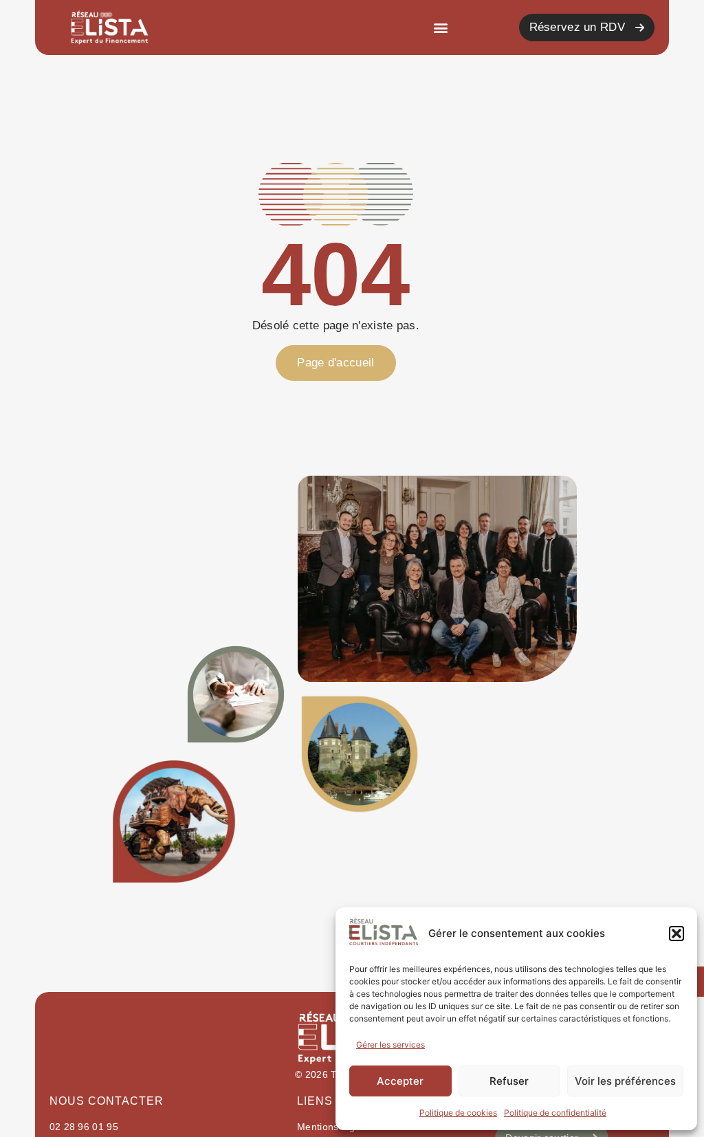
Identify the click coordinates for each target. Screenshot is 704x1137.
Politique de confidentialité (555, 1112)
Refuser (509, 1081)
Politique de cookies (458, 1112)
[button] (676, 933)
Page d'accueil (335, 362)
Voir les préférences (625, 1081)
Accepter (400, 1081)
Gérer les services (390, 1044)
